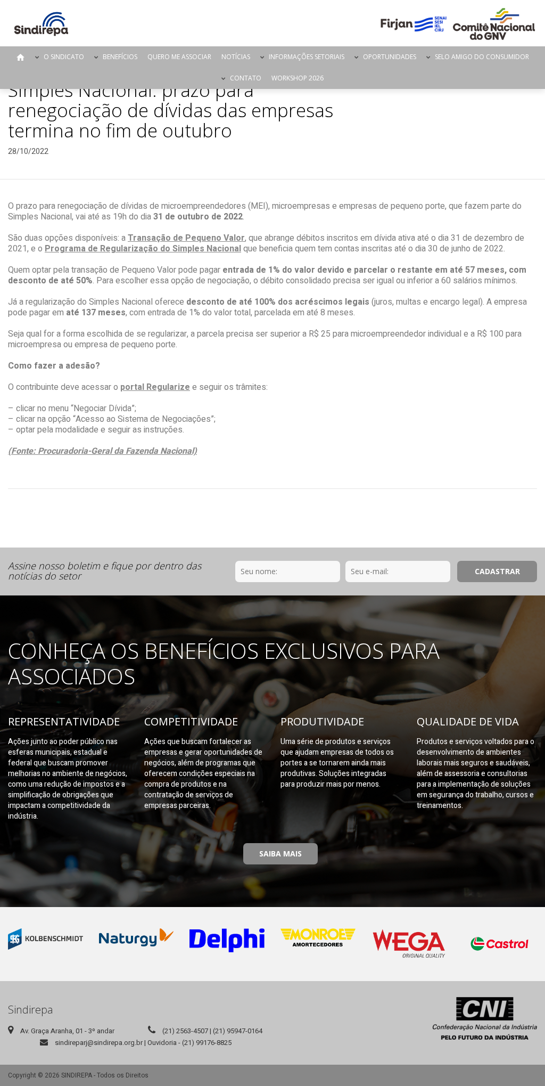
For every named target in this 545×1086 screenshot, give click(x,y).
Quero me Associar (179, 56)
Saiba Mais (280, 853)
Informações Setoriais (306, 56)
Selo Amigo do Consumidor (482, 56)
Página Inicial (20, 57)
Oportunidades (389, 56)
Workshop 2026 (297, 78)
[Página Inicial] (41, 24)
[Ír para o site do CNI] (485, 1018)
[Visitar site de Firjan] (413, 24)
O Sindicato (64, 56)
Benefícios (120, 56)
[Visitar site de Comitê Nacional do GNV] (494, 24)
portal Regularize (155, 387)
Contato (245, 78)
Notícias (235, 56)
